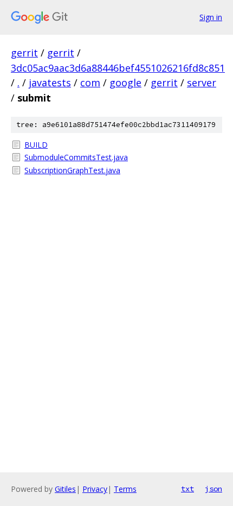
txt (187, 489)
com (90, 82)
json (213, 489)
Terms (125, 489)
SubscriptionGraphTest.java (72, 170)
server (201, 82)
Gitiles (65, 489)
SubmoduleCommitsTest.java (76, 157)
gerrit (24, 52)
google (125, 82)
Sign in (210, 17)
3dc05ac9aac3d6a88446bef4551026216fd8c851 (118, 67)
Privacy (94, 489)
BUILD (36, 145)
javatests (50, 82)
